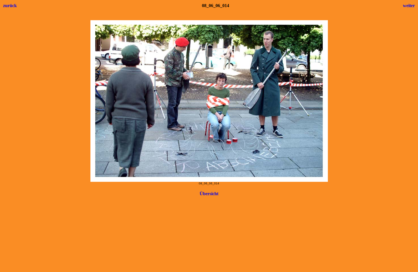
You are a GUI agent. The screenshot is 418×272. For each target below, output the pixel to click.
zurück (10, 5)
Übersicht (209, 193)
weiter (409, 5)
